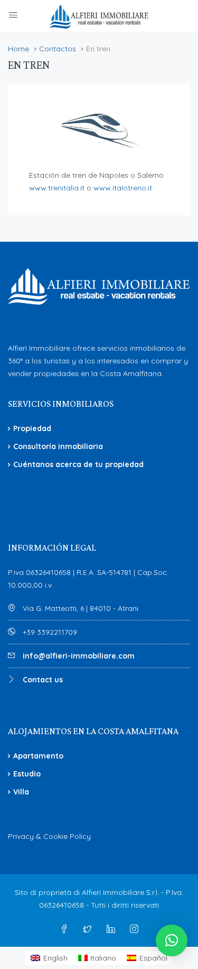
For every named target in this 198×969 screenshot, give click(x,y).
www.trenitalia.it (56, 188)
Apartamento (38, 756)
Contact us (43, 679)
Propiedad (32, 428)
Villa (21, 792)
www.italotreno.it (122, 188)
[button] (171, 940)
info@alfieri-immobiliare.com (79, 656)
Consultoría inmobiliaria (58, 446)
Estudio (27, 774)
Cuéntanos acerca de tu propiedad (78, 464)
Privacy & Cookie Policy (49, 836)
